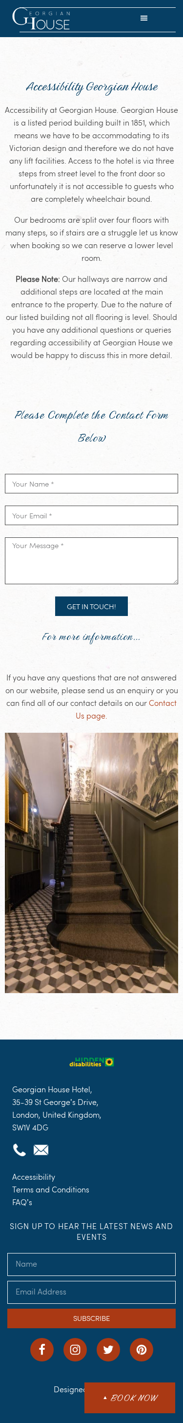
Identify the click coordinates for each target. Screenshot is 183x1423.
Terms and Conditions (50, 1189)
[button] (144, 19)
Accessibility (33, 1177)
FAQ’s (22, 1202)
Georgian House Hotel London (42, 19)
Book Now (129, 1398)
